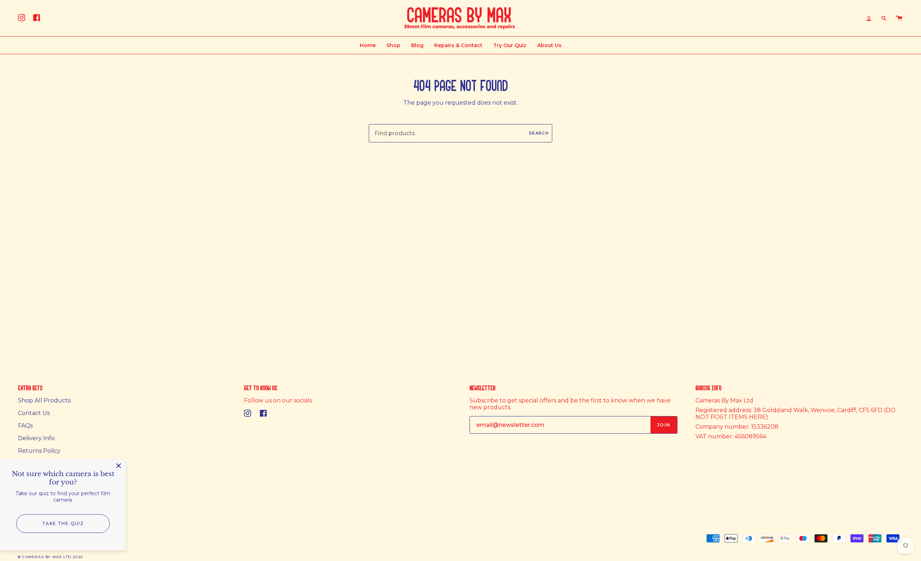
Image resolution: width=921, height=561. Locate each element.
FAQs (25, 425)
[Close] (118, 465)
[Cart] (899, 18)
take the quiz (63, 523)
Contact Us (34, 413)
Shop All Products (44, 400)
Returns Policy (39, 450)
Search (539, 133)
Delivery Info (36, 438)
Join (664, 425)
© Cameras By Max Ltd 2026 (50, 557)
